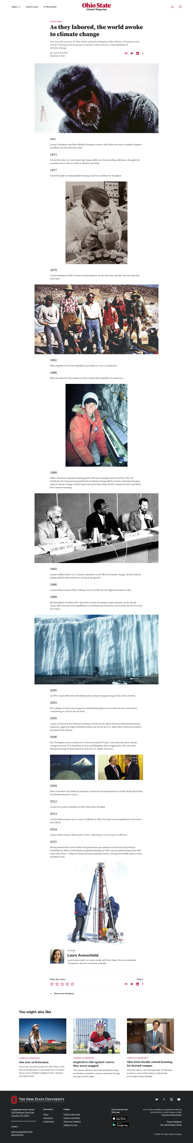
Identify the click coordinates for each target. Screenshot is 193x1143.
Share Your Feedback (72, 1121)
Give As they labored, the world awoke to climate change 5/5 (72, 984)
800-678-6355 (17, 1135)
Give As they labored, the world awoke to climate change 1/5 (52, 984)
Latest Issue (32, 6)
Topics (14, 6)
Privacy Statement (174, 1121)
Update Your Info (70, 1125)
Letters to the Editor (72, 1118)
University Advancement (171, 1115)
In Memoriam (50, 6)
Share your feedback (64, 993)
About (45, 1114)
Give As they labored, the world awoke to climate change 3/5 (62, 984)
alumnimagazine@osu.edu (22, 1132)
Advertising (48, 1118)
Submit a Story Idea (72, 1114)
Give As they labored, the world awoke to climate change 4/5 (67, 984)
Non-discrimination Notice (171, 1125)
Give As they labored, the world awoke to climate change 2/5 (57, 984)
